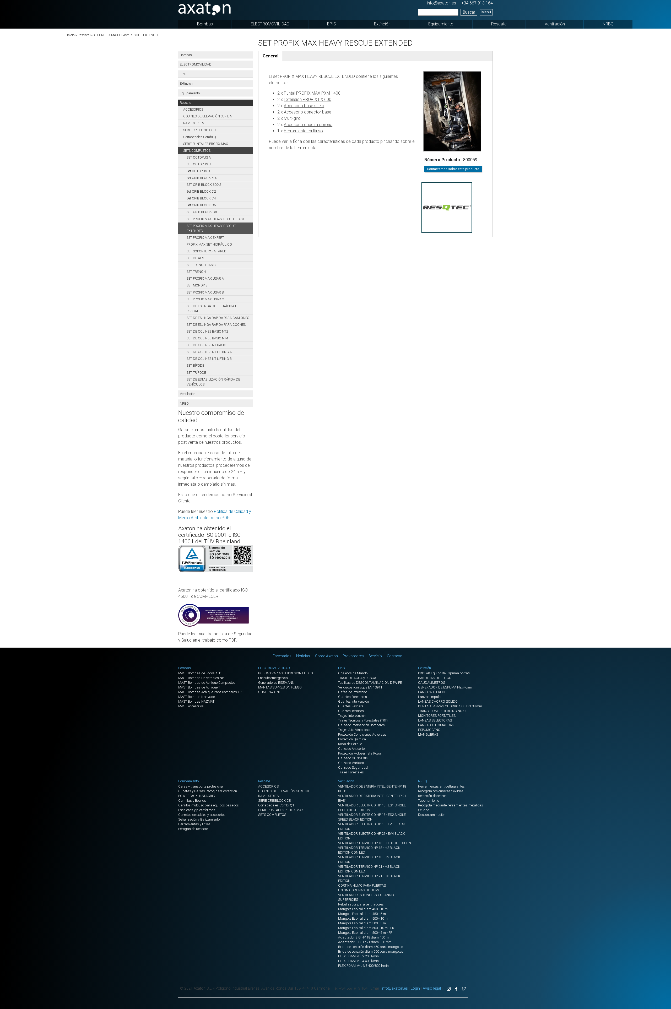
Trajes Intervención (352, 716)
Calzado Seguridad (353, 767)
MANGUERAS (428, 734)
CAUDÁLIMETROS (431, 683)
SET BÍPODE (195, 365)
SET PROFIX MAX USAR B (205, 292)
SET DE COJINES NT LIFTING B (209, 359)
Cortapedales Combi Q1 (200, 137)
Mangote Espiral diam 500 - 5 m (362, 923)
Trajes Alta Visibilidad (354, 730)
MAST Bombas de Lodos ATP (199, 673)
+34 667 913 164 (477, 3)
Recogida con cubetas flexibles (440, 791)
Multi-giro (292, 118)
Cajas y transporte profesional (201, 786)
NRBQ (608, 23)
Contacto (394, 656)
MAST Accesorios (191, 706)
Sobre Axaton (326, 656)
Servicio (375, 656)
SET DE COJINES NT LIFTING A (209, 352)
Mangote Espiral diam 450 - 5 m (362, 914)
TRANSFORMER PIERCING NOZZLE (444, 711)
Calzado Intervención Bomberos (361, 725)
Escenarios (282, 656)
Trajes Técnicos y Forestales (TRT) (363, 720)
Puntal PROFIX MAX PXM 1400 (312, 93)
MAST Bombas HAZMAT (196, 701)
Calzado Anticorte (351, 749)
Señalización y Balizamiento (199, 819)
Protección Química (352, 739)
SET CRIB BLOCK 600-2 (204, 185)
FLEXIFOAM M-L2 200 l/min (358, 956)
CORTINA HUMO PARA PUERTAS (362, 885)
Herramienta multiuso (303, 130)
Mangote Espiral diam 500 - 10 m (363, 918)
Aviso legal (432, 988)
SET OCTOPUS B (199, 164)
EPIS (331, 23)
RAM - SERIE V (193, 123)
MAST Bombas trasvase (196, 697)
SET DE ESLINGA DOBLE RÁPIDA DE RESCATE (213, 308)
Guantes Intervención (353, 701)
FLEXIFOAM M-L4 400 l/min (358, 961)
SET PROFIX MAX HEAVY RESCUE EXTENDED (211, 228)
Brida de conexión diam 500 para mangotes (370, 951)
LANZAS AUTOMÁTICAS (436, 725)
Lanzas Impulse (430, 697)
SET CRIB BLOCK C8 (202, 212)
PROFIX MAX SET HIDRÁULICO (209, 244)
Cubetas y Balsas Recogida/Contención (207, 791)
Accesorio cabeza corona (308, 124)
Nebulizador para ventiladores (361, 904)
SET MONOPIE (197, 285)
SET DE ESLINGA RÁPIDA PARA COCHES (216, 325)
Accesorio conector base (307, 112)
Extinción (382, 23)
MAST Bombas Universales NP (201, 678)
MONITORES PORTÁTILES (437, 716)
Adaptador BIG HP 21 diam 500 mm (365, 942)
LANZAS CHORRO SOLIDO (438, 701)
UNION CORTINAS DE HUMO (359, 890)
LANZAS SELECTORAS (435, 720)
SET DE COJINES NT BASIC (206, 345)
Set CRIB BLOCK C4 (201, 198)
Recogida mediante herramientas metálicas (450, 805)
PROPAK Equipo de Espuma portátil (444, 673)
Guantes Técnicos (351, 711)
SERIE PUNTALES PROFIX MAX (205, 144)
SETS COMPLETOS (196, 151)
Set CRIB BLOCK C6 (201, 205)
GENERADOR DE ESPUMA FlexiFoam (445, 687)
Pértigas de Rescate (193, 829)
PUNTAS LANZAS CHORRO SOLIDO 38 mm (450, 706)
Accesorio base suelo (304, 105)
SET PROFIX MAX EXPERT (205, 238)
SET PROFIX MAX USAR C (205, 299)
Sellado (423, 810)
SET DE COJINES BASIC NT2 (207, 331)
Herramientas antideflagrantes (441, 786)
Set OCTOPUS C (198, 171)
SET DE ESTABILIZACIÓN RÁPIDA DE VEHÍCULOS (213, 381)
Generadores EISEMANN (276, 683)
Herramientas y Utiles (194, 824)
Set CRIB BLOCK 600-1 (203, 178)
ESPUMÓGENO (429, 730)
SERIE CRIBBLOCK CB (199, 130)
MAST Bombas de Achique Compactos (206, 683)
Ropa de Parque (350, 744)
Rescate (499, 23)
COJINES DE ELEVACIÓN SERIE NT (208, 116)
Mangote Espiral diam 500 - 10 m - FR (366, 928)
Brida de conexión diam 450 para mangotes (370, 947)
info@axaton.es (441, 3)
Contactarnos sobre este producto (453, 169)
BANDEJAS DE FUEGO (434, 678)
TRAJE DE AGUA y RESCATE (359, 678)
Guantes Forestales (352, 697)
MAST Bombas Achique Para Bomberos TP (209, 692)
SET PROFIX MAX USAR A (205, 278)
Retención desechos (432, 796)
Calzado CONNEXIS (353, 758)
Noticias (303, 656)
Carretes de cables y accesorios (201, 815)
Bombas (205, 23)
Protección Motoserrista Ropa (359, 753)
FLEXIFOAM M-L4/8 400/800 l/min (363, 966)
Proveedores (353, 656)
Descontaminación (431, 815)
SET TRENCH (196, 272)
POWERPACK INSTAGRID (196, 796)
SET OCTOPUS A (199, 157)
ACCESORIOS (193, 109)
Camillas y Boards (192, 800)
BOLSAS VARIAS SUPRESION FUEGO (285, 673)
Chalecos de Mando (352, 673)
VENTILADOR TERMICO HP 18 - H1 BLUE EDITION (374, 843)
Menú (486, 12)
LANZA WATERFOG (432, 692)
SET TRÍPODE (196, 373)
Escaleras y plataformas (196, 810)
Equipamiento (440, 23)
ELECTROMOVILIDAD (270, 23)
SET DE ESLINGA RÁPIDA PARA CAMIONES (218, 318)
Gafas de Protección (352, 692)
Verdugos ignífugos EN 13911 (360, 687)
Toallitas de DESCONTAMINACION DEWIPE (370, 683)
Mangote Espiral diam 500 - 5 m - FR (365, 933)
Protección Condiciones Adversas (362, 734)
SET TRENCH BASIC (201, 265)
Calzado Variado (351, 763)
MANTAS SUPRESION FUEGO (280, 687)
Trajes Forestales (351, 772)
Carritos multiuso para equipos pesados (208, 805)
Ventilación (555, 23)
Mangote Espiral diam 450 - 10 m (363, 909)
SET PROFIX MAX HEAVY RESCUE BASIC (216, 219)
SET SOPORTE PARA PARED (206, 251)
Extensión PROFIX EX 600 (307, 99)
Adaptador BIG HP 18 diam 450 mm (365, 937)
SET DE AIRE (196, 258)
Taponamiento (428, 800)
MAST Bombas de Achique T (199, 687)
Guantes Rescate (350, 706)
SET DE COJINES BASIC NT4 (207, 338)
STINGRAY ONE (269, 692)
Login (415, 988)
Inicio (70, 35)
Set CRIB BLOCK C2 (201, 191)
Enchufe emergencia (273, 678)
